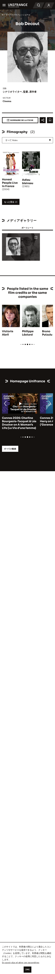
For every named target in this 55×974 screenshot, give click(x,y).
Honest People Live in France (10, 183)
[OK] (27, 969)
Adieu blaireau (27, 181)
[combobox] (27, 140)
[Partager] (43, 120)
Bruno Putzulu (47, 333)
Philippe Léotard (28, 333)
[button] (36, 237)
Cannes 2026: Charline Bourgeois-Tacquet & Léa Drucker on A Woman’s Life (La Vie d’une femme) (19, 423)
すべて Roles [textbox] (11, 140)
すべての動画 (10, 448)
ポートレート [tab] (27, 227)
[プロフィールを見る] (48, 5)
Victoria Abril (7, 333)
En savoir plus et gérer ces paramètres (20, 962)
